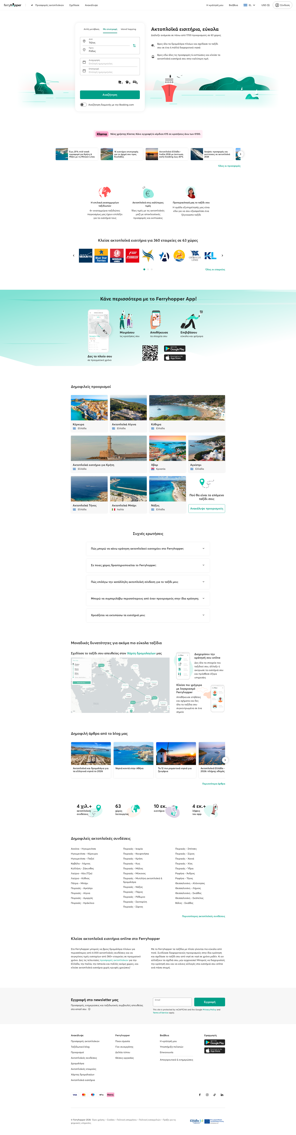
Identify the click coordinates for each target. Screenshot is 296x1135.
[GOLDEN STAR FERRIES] (148, 256)
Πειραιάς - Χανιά (184, 858)
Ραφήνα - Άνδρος (185, 873)
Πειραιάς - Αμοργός (82, 898)
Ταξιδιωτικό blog (80, 1046)
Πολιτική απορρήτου (127, 1119)
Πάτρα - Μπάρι (79, 883)
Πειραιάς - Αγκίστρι (82, 888)
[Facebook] (200, 1095)
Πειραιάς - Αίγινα (80, 893)
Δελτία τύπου (122, 1052)
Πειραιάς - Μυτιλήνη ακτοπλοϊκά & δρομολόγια (142, 880)
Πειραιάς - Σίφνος (133, 906)
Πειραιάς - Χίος (184, 863)
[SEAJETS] (85, 256)
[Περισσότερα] (89, 1009)
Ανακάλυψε (91, 5)
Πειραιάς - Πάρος (133, 891)
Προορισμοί (77, 1052)
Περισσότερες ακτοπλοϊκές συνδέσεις (203, 916)
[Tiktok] (215, 1095)
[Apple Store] (175, 357)
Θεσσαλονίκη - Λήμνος (188, 888)
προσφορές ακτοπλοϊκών (114, 960)
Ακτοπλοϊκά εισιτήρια (83, 1080)
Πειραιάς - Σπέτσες (186, 848)
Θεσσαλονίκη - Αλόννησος (190, 883)
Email (157, 1000)
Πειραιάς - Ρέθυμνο (134, 896)
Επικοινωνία (166, 1052)
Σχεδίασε (74, 5)
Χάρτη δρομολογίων (141, 653)
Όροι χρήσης (98, 1119)
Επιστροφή (94, 69)
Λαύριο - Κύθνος (80, 878)
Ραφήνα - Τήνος (184, 878)
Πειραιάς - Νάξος (133, 886)
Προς (91, 48)
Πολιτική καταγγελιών (150, 1119)
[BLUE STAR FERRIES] (101, 256)
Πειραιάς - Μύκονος (134, 873)
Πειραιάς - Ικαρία (133, 848)
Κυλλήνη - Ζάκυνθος (82, 868)
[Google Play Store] (175, 348)
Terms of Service (160, 1012)
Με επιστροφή (110, 29)
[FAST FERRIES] (132, 256)
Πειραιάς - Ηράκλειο (82, 902)
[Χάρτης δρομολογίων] (120, 685)
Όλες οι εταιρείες (215, 269)
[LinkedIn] (222, 1095)
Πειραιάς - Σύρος (185, 853)
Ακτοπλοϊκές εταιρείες (83, 1068)
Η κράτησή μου (214, 5)
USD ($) (265, 5)
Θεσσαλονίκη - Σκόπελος (189, 898)
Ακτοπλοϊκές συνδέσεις (84, 1057)
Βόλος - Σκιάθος (184, 902)
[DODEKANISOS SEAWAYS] (179, 256)
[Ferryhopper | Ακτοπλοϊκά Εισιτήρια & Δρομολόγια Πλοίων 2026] (12, 5)
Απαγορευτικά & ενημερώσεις (176, 1059)
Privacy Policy (209, 1009)
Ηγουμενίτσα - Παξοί (82, 858)
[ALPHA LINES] (163, 256)
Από (91, 39)
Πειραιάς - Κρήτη (132, 858)
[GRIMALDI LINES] (194, 256)
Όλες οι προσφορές (229, 165)
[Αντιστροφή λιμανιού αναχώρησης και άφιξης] (134, 46)
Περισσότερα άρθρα (213, 783)
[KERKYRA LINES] (210, 256)
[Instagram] (207, 1095)
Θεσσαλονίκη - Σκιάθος (188, 893)
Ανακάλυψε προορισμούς (206, 508)
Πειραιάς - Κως (131, 863)
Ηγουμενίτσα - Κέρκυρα (84, 853)
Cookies (111, 1119)
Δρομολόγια (77, 1063)
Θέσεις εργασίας (124, 1057)
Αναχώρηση (94, 60)
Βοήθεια (233, 5)
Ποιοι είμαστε (122, 1041)
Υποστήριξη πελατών (171, 1046)
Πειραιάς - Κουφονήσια (136, 853)
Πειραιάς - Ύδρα (184, 868)
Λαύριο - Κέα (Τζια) (81, 873)
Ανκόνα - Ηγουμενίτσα (83, 848)
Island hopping (128, 29)
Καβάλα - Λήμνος (80, 863)
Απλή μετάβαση (91, 29)
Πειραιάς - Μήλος (133, 868)
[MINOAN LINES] (116, 256)
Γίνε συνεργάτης (124, 1046)
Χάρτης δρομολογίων (82, 1074)
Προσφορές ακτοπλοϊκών (49, 5)
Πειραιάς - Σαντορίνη (135, 901)
